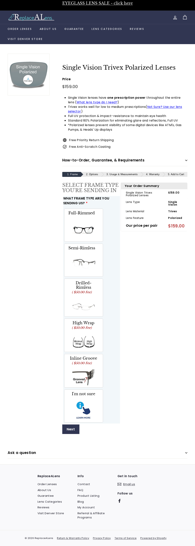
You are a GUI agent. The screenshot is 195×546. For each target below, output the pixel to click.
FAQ (80, 490)
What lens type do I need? (97, 102)
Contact (84, 484)
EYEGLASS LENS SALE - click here (97, 3)
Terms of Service (126, 538)
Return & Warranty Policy (73, 538)
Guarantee (74, 29)
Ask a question (22, 452)
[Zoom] (28, 74)
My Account (86, 507)
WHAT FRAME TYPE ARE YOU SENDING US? (86, 201)
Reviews (137, 29)
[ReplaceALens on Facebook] (119, 501)
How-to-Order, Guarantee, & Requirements (103, 160)
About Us (48, 29)
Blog (81, 502)
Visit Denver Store (25, 39)
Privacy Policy (102, 538)
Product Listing (88, 496)
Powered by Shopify (153, 538)
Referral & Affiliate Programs (91, 515)
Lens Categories (107, 29)
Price (66, 79)
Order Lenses (20, 29)
